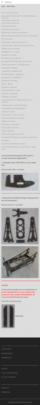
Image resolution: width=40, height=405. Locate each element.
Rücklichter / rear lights (9, 55)
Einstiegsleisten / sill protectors (11, 77)
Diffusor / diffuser (7, 84)
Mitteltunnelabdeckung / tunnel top (12, 118)
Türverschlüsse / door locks (10, 127)
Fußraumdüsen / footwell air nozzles (12, 115)
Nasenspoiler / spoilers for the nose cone (14, 42)
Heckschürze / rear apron (9, 80)
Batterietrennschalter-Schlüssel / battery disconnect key (19, 36)
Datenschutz (5, 392)
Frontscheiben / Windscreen (10, 23)
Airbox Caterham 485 (8, 26)
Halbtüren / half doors (8, 121)
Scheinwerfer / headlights (9, 68)
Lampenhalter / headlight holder (11, 71)
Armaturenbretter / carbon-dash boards (14, 105)
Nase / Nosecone (6, 39)
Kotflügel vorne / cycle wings (10, 48)
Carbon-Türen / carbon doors (10, 124)
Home (3, 6)
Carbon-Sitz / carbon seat (9, 93)
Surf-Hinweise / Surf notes (9, 13)
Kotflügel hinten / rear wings (10, 52)
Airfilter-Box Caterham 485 (10, 29)
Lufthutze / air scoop (8, 111)
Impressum (5, 388)
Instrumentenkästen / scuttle (10, 90)
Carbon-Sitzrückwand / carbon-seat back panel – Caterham (16, 101)
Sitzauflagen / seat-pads (9, 97)
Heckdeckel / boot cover (9, 87)
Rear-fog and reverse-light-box (11, 58)
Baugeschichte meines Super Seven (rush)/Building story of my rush (19, 17)
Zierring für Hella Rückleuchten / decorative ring (16, 61)
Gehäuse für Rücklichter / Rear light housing (15, 64)
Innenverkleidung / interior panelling (13, 108)
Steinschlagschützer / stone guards (12, 74)
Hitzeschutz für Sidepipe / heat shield (13, 144)
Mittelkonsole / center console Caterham (14, 32)
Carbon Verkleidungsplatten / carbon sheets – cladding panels (18, 148)
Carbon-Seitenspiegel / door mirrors (12, 134)
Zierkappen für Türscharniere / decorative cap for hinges (19, 137)
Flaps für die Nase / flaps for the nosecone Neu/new (17, 45)
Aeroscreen (5, 140)
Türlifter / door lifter (7, 131)
